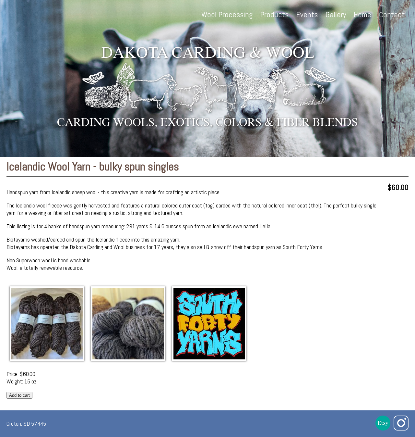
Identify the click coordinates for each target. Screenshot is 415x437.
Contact (392, 14)
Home (362, 14)
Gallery (336, 14)
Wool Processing (227, 14)
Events (307, 14)
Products (274, 14)
